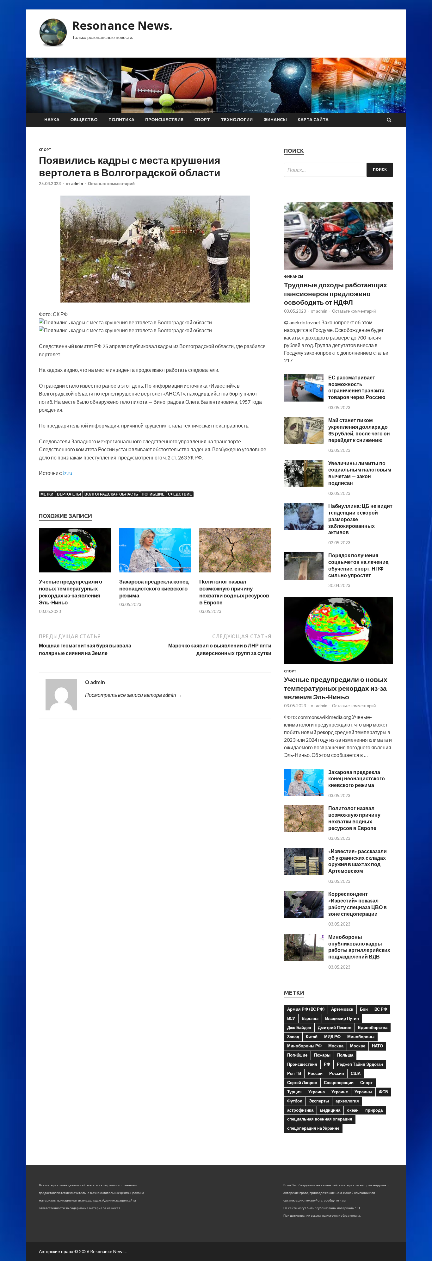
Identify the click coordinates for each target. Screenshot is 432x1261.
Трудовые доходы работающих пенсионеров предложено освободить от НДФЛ (335, 293)
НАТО (377, 1045)
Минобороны (360, 1036)
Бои (364, 1009)
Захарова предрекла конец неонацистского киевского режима (153, 588)
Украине (339, 1091)
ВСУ (291, 1018)
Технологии (237, 119)
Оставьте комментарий (111, 183)
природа (374, 1110)
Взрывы (310, 1018)
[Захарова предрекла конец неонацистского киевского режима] (155, 574)
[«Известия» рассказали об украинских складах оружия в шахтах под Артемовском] (304, 873)
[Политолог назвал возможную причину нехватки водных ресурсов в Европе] (235, 574)
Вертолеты (69, 494)
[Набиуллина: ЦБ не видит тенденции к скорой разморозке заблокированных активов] (304, 528)
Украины (363, 1091)
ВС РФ (380, 1009)
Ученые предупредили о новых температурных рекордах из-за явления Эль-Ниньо (70, 592)
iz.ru (67, 473)
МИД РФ (332, 1036)
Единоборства (372, 1027)
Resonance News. (122, 25)
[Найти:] (338, 170)
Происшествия (164, 119)
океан (353, 1110)
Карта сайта (313, 119)
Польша (345, 1055)
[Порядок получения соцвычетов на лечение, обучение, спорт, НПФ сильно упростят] (304, 578)
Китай (312, 1036)
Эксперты (319, 1100)
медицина (330, 1110)
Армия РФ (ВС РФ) (305, 1009)
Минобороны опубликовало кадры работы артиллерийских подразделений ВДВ (359, 946)
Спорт (202, 119)
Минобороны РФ (304, 1045)
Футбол (294, 1100)
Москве (357, 1045)
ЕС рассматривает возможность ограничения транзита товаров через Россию (357, 387)
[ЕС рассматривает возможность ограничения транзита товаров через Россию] (304, 399)
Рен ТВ (294, 1073)
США (356, 1073)
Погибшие (153, 494)
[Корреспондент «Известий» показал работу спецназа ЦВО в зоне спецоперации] (304, 916)
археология (347, 1100)
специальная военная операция (319, 1118)
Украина (316, 1091)
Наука (51, 119)
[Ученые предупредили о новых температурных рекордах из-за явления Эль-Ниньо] (75, 574)
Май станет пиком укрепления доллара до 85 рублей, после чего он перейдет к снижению (359, 430)
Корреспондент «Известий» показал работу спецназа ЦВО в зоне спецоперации (357, 903)
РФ (327, 1064)
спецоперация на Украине (313, 1128)
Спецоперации (339, 1082)
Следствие (180, 494)
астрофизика (300, 1110)
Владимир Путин (342, 1018)
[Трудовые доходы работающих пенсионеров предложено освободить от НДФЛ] (338, 271)
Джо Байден (299, 1027)
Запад (293, 1036)
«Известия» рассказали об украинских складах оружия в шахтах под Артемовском (357, 861)
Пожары (322, 1055)
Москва (335, 1045)
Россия (336, 1073)
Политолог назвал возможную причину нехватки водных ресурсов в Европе (234, 592)
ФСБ (383, 1091)
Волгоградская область (111, 494)
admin (77, 183)
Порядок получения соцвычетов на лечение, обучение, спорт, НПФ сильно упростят (359, 565)
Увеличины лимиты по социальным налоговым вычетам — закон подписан (359, 473)
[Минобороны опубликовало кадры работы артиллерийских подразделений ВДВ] (304, 959)
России (315, 1073)
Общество (84, 119)
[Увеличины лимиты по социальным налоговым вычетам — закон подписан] (304, 485)
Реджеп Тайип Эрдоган (360, 1064)
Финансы (275, 119)
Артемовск (342, 1009)
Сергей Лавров (302, 1082)
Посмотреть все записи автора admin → (133, 695)
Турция (294, 1091)
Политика (121, 119)
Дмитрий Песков (334, 1027)
